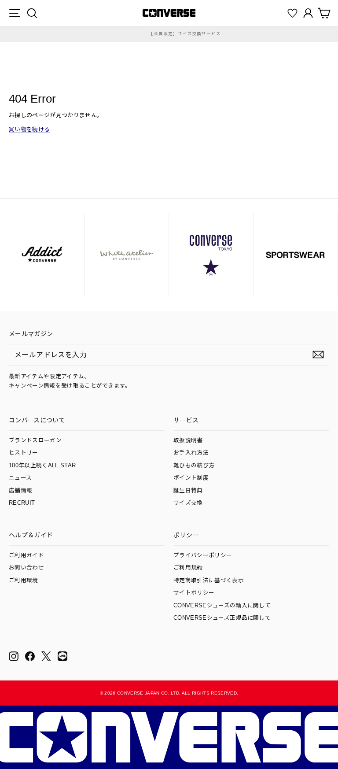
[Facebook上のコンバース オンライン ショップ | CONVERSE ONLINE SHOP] (30, 656)
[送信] (318, 354)
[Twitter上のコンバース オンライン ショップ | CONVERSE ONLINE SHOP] (46, 656)
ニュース (20, 478)
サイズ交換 (188, 503)
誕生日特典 (188, 491)
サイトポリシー (193, 593)
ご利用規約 (188, 568)
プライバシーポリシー (202, 555)
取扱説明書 (188, 440)
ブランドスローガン (35, 440)
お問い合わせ (26, 568)
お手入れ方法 (191, 453)
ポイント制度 (191, 478)
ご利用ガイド (26, 555)
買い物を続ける (29, 129)
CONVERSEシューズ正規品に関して (222, 618)
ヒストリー (23, 453)
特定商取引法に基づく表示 (208, 580)
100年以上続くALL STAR (42, 465)
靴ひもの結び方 (193, 465)
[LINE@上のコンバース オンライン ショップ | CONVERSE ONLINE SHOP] (62, 656)
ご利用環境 (23, 580)
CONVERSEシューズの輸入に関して (222, 606)
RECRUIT (22, 503)
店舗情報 (20, 491)
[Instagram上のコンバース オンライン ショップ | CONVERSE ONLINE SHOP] (13, 656)
